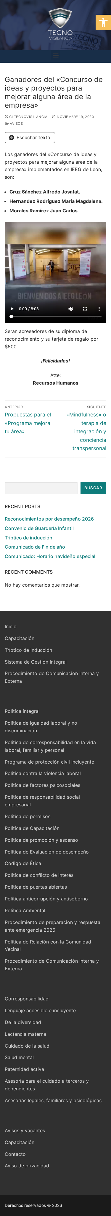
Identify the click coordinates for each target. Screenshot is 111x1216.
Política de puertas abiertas (36, 887)
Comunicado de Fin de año (35, 547)
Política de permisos (27, 816)
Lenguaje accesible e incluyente (40, 1010)
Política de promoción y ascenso (41, 840)
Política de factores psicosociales (42, 785)
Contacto (15, 1154)
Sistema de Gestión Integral (36, 662)
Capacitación (19, 638)
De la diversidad (23, 1022)
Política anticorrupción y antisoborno (46, 899)
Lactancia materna (25, 1034)
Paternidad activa (24, 1069)
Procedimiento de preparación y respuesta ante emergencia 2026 (52, 926)
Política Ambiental (25, 910)
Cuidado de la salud (27, 1046)
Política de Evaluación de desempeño (47, 852)
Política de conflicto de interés (39, 875)
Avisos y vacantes (25, 1130)
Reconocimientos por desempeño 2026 (49, 519)
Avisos (16, 124)
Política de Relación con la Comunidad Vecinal (48, 945)
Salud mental (19, 1057)
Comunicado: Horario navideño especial (50, 556)
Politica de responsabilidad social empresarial (42, 801)
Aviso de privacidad (27, 1166)
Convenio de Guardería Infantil (39, 528)
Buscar (93, 487)
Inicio (11, 626)
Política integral (22, 711)
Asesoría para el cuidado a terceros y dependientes (47, 1085)
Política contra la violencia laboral (43, 773)
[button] (103, 22)
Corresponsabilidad (27, 999)
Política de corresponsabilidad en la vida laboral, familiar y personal (50, 746)
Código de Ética (23, 863)
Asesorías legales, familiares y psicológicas (53, 1100)
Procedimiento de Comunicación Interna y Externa (52, 677)
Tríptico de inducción (28, 538)
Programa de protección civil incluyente (49, 762)
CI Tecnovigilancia (27, 117)
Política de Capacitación (32, 828)
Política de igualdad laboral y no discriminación (41, 726)
